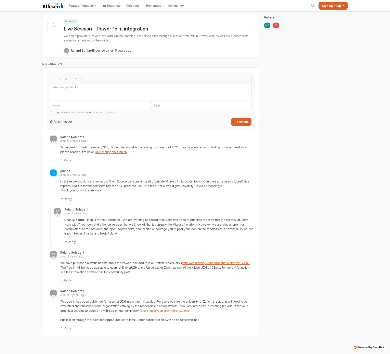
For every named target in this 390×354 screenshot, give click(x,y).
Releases (133, 5)
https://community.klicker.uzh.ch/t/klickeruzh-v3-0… (216, 263)
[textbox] (150, 92)
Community (176, 5)
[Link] (66, 79)
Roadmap (114, 5)
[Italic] (60, 79)
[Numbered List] (82, 79)
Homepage (153, 5)
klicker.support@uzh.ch (111, 152)
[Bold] (54, 79)
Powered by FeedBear (371, 347)
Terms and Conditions (104, 112)
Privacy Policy (77, 112)
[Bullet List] (76, 79)
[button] (84, 5)
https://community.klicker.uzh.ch (170, 310)
